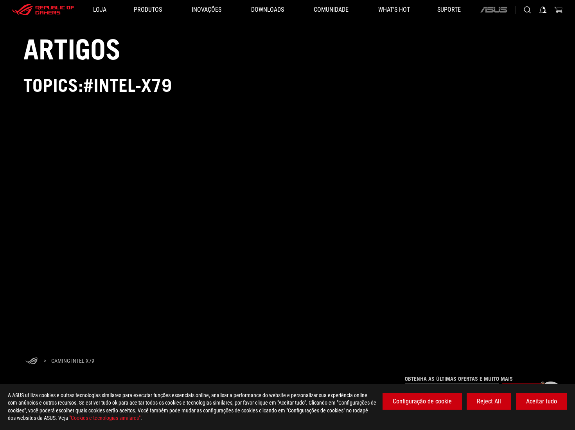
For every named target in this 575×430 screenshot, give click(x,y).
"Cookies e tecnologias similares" (104, 418)
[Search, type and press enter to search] (527, 10)
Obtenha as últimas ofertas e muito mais (459, 379)
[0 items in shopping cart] (558, 10)
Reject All (489, 401)
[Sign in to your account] (543, 10)
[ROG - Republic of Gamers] (43, 10)
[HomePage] (31, 361)
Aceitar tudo (541, 401)
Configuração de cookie (422, 401)
